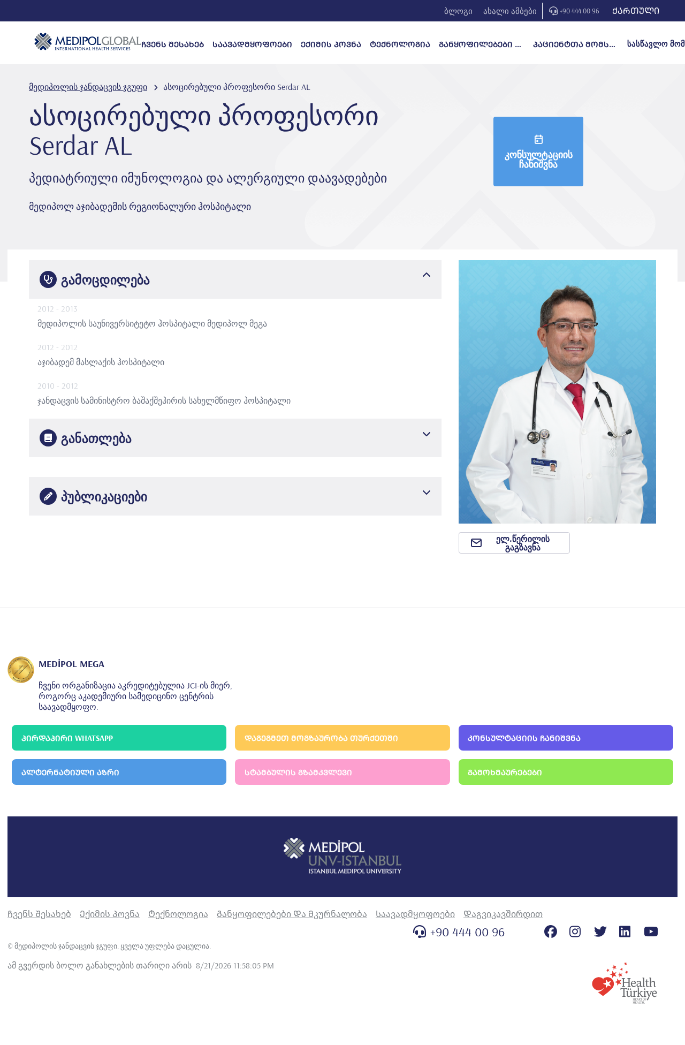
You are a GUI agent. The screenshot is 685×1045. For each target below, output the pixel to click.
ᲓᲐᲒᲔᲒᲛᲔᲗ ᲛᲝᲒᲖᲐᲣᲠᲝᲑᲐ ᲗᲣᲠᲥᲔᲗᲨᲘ (321, 738)
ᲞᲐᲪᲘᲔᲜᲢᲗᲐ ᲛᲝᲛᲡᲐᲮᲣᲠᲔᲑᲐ (576, 44)
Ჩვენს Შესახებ (39, 913)
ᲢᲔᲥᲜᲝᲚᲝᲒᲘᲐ (400, 44)
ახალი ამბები (510, 11)
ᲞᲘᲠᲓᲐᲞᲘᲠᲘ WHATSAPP (67, 738)
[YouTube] (651, 931)
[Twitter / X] (600, 931)
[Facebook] (550, 931)
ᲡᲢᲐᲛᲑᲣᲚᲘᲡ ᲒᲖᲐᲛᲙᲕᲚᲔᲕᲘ (298, 772)
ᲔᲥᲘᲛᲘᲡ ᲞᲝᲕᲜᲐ (331, 44)
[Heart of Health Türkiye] (625, 982)
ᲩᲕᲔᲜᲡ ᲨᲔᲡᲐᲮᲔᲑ (172, 44)
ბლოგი (458, 11)
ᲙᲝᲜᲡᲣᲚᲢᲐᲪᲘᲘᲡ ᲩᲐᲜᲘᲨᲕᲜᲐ (524, 738)
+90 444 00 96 (579, 10)
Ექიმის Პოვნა (110, 913)
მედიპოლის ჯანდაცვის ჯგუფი (88, 86)
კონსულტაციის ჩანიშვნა (539, 159)
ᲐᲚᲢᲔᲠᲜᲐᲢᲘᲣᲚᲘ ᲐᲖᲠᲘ (70, 772)
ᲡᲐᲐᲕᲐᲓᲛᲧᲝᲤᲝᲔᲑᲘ (252, 44)
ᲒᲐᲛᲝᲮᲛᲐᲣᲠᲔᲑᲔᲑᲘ (505, 772)
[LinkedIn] (624, 931)
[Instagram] (575, 931)
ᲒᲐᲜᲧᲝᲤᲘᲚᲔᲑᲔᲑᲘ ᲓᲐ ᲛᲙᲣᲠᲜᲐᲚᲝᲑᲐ (481, 44)
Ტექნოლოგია (178, 913)
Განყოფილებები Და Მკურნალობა (292, 913)
